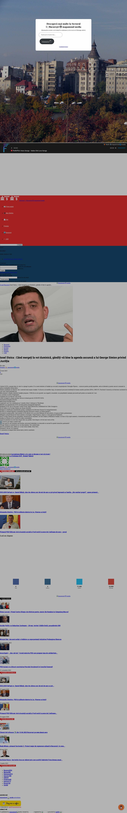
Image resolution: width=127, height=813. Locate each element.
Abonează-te (46, 42)
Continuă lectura (63, 46)
